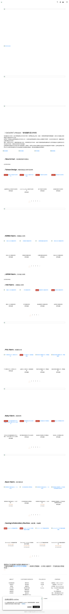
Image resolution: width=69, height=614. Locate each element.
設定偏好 (29, 607)
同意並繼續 (36, 607)
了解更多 (23, 604)
